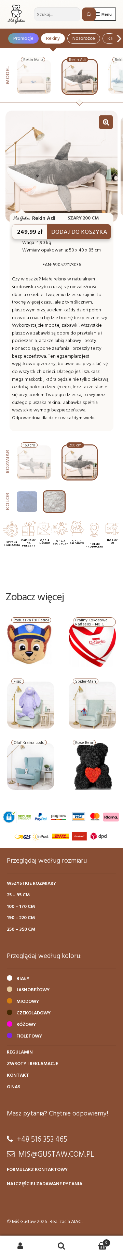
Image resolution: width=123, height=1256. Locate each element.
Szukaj (61, 1246)
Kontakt (18, 1075)
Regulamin (20, 1052)
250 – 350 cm (21, 929)
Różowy (26, 1025)
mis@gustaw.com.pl (56, 1154)
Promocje (23, 39)
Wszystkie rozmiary (31, 883)
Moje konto (20, 1246)
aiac (76, 1222)
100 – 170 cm (21, 907)
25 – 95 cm (18, 895)
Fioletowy (29, 1036)
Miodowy (27, 1002)
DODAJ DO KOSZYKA (79, 232)
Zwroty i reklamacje (32, 1064)
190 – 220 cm (21, 918)
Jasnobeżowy (33, 990)
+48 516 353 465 (42, 1139)
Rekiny (53, 39)
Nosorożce (83, 39)
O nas (13, 1087)
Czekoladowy (33, 1013)
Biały (22, 979)
